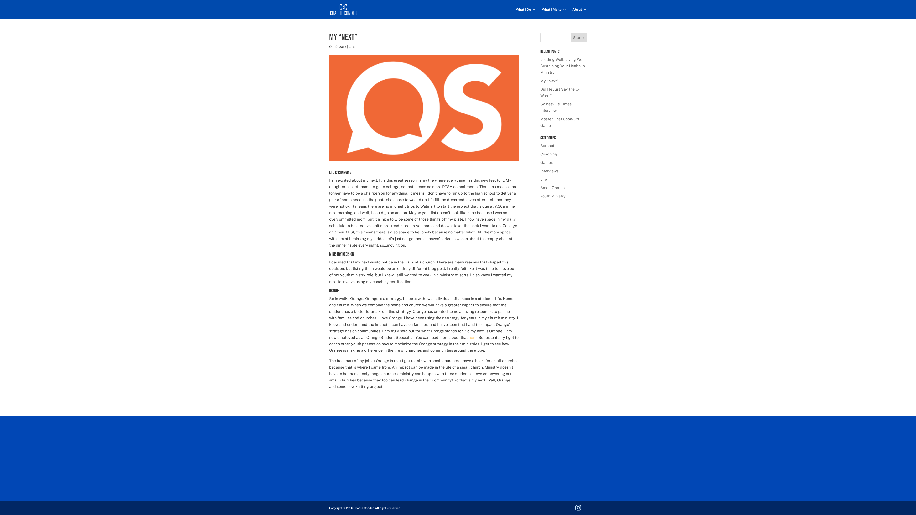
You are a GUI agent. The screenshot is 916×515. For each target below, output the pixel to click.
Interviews (549, 171)
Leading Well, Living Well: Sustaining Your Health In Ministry (563, 66)
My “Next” (549, 81)
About (577, 9)
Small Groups (552, 187)
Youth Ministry (553, 196)
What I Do (523, 9)
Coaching (548, 154)
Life (352, 47)
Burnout (547, 146)
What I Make (552, 9)
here (473, 337)
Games (546, 162)
